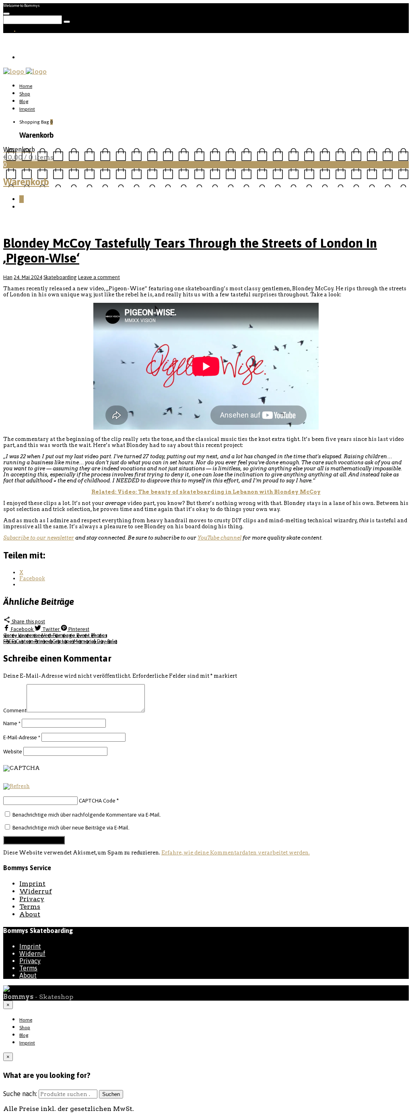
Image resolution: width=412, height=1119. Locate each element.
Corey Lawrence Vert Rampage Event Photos (55, 635)
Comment (15, 710)
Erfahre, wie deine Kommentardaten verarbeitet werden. (235, 853)
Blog (24, 101)
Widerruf (35, 891)
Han (7, 277)
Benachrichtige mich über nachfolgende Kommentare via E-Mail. (86, 815)
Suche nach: (20, 1093)
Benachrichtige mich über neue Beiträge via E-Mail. (71, 828)
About (29, 914)
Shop (24, 94)
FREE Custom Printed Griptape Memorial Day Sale (60, 641)
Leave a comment (99, 277)
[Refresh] (16, 787)
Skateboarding (60, 277)
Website (12, 752)
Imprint (27, 109)
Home (25, 86)
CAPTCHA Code (97, 801)
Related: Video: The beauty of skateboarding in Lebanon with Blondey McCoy (206, 492)
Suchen (111, 1094)
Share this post (27, 621)
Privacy (31, 899)
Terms (29, 906)
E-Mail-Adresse (21, 737)
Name (12, 723)
